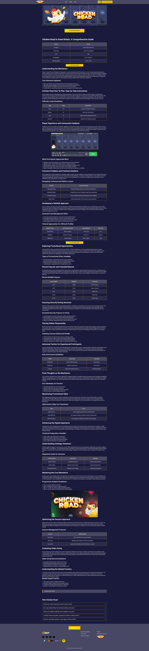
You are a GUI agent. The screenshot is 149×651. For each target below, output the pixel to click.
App (99, 1)
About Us (99, 631)
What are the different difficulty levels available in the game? (58, 611)
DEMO (70, 1)
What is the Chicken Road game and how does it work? (57, 604)
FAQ (75, 1)
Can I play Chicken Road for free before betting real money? (59, 608)
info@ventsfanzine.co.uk (102, 633)
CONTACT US (74, 627)
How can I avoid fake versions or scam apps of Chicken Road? (59, 619)
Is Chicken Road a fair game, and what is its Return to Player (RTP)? (61, 615)
